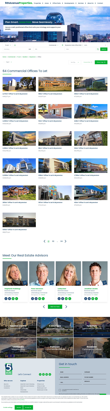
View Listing (19, 84)
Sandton (25, 57)
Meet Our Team (55, 307)
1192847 (96, 294)
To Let (19, 57)
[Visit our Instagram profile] (46, 374)
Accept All (28, 407)
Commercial (11, 57)
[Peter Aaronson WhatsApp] (36, 298)
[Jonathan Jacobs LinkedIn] (85, 298)
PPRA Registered (8, 294)
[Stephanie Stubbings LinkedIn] (6, 298)
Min (36, 49)
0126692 (69, 294)
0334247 (43, 294)
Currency (6, 49)
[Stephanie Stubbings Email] (13, 298)
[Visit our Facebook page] (40, 374)
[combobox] (95, 45)
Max (67, 49)
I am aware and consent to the (70, 390)
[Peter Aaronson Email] (39, 298)
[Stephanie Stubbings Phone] (16, 298)
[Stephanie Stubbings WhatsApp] (9, 298)
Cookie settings (7, 407)
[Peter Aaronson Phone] (43, 298)
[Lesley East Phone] (69, 298)
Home (4, 57)
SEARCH (104, 49)
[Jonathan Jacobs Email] (92, 298)
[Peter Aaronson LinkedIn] (32, 298)
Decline (19, 407)
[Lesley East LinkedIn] (59, 298)
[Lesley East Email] (66, 298)
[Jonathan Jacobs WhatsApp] (89, 298)
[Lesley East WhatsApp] (62, 298)
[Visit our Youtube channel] (50, 374)
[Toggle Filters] (98, 49)
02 (53, 241)
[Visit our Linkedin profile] (43, 374)
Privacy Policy (21, 399)
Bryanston (33, 57)
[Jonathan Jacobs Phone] (96, 298)
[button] (82, 45)
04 (61, 241)
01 (48, 241)
